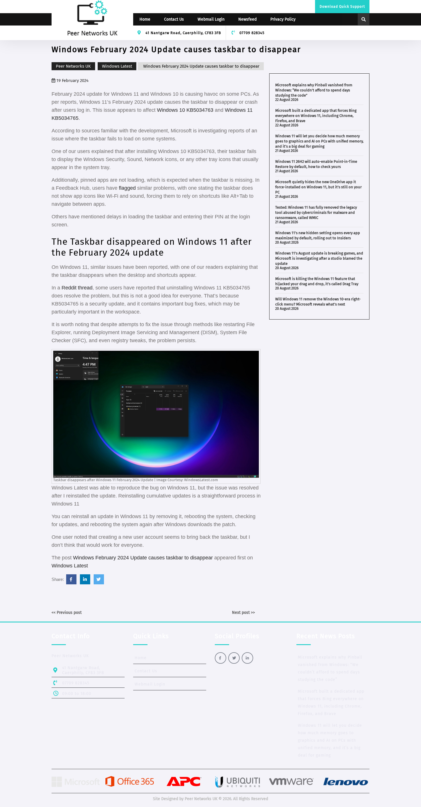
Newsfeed (247, 19)
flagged (128, 188)
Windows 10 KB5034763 (185, 110)
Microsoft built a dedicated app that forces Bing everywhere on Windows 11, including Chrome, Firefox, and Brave (316, 115)
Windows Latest (117, 66)
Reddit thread (77, 288)
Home (144, 19)
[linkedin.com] (85, 579)
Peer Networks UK (73, 66)
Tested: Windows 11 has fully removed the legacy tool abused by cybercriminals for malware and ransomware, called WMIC (316, 212)
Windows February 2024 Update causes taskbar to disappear (143, 558)
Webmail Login (211, 19)
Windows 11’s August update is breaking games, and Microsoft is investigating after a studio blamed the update (319, 258)
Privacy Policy (283, 19)
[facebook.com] (71, 579)
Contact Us (174, 19)
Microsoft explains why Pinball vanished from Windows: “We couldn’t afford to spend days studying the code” (313, 90)
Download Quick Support (342, 7)
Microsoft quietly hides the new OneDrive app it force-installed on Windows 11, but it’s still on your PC (318, 187)
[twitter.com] (99, 579)
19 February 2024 (71, 80)
